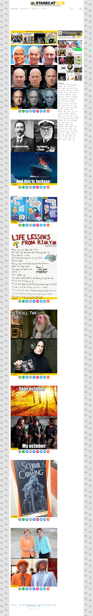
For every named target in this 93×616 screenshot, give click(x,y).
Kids (77, 111)
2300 (30, 604)
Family (59, 101)
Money (71, 116)
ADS (64, 84)
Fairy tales (72, 99)
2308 (55, 604)
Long (67, 114)
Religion (66, 126)
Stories (76, 132)
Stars (72, 132)
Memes (64, 116)
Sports (63, 132)
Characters (66, 92)
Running (75, 126)
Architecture (70, 86)
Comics (75, 92)
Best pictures (34, 8)
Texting (59, 135)
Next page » (34, 609)
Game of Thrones (61, 105)
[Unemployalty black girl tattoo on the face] (62, 60)
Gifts (72, 105)
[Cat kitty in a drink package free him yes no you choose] (62, 44)
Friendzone (60, 103)
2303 (39, 604)
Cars (59, 90)
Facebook (64, 99)
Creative (59, 96)
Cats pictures (75, 90)
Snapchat (75, 130)
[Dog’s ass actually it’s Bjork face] (70, 52)
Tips (63, 135)
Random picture (24, 8)
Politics (67, 122)
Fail (68, 99)
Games (68, 105)
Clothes (71, 92)
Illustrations (60, 109)
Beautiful (63, 88)
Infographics (66, 109)
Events (75, 97)
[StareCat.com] (46, 3)
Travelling (70, 135)
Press (71, 122)
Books (76, 88)
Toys (66, 135)
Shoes (74, 128)
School (62, 128)
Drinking (63, 97)
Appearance (60, 86)
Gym (59, 107)
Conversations (68, 94)
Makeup (59, 116)
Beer (67, 88)
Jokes (73, 111)
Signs (64, 130)
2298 (24, 604)
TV (62, 137)
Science (66, 128)
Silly (67, 130)
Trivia (75, 135)
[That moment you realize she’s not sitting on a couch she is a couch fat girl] (62, 52)
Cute (64, 96)
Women (64, 139)
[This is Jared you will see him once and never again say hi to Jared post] (78, 68)
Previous (13, 604)
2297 (20, 604)
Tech (63, 133)
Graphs (75, 105)
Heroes (71, 107)
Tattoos (59, 133)
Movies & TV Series (62, 118)
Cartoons (63, 90)
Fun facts (66, 103)
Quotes (71, 124)
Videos (70, 137)
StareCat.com (14, 8)
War (73, 137)
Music (69, 118)
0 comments (14, 108)
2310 (31, 606)
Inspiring (72, 109)
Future (70, 103)
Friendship (72, 101)
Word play (69, 139)
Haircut (62, 107)
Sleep (71, 130)
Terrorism (73, 133)
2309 (28, 606)
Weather (59, 139)
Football (67, 101)
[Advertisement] (46, 20)
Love (75, 114)
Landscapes (60, 113)
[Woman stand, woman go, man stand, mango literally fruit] (70, 77)
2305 (46, 604)
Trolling (59, 137)
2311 (35, 606)
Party (65, 120)
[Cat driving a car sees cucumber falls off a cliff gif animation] (62, 77)
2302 (36, 604)
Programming (61, 124)
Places (59, 122)
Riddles (70, 126)
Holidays (75, 107)
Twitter (66, 137)
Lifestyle (59, 114)
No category (60, 120)
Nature (72, 118)
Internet (69, 111)
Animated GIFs (74, 84)
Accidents (60, 84)
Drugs (67, 97)
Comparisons (61, 94)
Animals (68, 84)
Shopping (60, 130)
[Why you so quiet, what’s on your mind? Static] (62, 68)
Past (69, 120)
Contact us (44, 8)
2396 (39, 606)
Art (74, 86)
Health (67, 107)
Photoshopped (74, 120)
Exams (59, 99)
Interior (64, 111)
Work (74, 139)
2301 (33, 604)
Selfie (71, 128)
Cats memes (69, 90)
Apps (65, 86)
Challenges (60, 92)
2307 (52, 604)
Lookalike (71, 114)
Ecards (71, 97)
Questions (67, 124)
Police (63, 122)
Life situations (73, 113)
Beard (59, 88)
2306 (49, 604)
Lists (64, 114)
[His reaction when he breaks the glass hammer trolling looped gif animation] (78, 77)
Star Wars (68, 132)
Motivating (76, 116)
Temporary (67, 133)
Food (63, 101)
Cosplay (73, 94)
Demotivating (75, 96)
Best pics (72, 88)
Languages (66, 113)
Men (68, 116)
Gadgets (74, 103)
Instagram (60, 111)
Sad (59, 128)
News (76, 118)
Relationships (61, 126)
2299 (27, 604)
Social (59, 132)
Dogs (59, 97)
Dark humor (68, 96)
